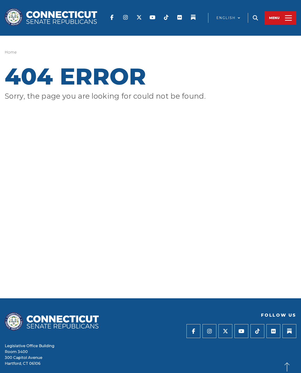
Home (11, 52)
